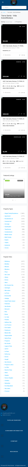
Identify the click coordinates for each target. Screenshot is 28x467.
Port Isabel (8, 327)
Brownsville (8, 295)
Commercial (8, 221)
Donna (6, 280)
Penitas (7, 319)
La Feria (7, 293)
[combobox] (10, 22)
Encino (6, 356)
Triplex (6, 242)
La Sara (7, 351)
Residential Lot (9, 218)
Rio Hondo (7, 343)
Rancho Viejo (8, 370)
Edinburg (7, 261)
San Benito (8, 306)
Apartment (7, 216)
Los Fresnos (8, 325)
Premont (7, 391)
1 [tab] (13, 201)
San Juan (7, 274)
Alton (6, 282)
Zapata (7, 375)
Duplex (6, 240)
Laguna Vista (8, 346)
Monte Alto (8, 333)
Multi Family (8, 237)
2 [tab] (16, 201)
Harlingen (7, 288)
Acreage (7, 224)
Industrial (7, 245)
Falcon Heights (9, 378)
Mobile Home (8, 234)
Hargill (6, 359)
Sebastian (7, 383)
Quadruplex (8, 226)
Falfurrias (7, 354)
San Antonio (8, 362)
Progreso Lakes (9, 364)
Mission (7, 266)
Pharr (6, 272)
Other (6, 372)
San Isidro (7, 388)
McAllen (7, 264)
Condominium (8, 232)
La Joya (7, 317)
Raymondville (8, 335)
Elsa (6, 311)
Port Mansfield (9, 386)
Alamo (6, 277)
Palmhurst (7, 330)
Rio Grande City (9, 285)
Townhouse (8, 229)
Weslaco (7, 269)
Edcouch (7, 309)
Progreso (7, 341)
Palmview (7, 303)
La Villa (7, 367)
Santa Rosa (8, 338)
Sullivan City (8, 322)
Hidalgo (7, 298)
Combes (7, 380)
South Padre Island (10, 301)
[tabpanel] (14, 188)
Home (4, 12)
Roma (6, 314)
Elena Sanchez (7, 55)
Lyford (6, 348)
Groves (7, 248)
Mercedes (7, 290)
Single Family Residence (11, 213)
